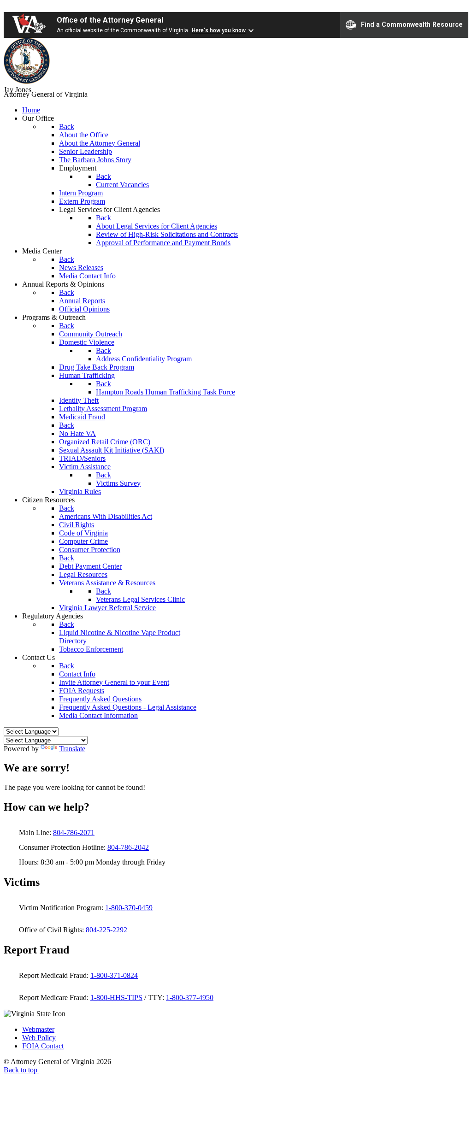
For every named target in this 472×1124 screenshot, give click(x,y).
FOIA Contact (43, 1046)
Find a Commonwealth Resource (412, 24)
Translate (72, 749)
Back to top (21, 1070)
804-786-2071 (73, 832)
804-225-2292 (106, 930)
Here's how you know (219, 30)
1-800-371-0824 (114, 975)
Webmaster (38, 1029)
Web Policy (39, 1038)
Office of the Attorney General (110, 20)
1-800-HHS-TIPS (116, 997)
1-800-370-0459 (129, 908)
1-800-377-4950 (189, 997)
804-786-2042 (128, 847)
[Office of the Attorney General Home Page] (27, 81)
